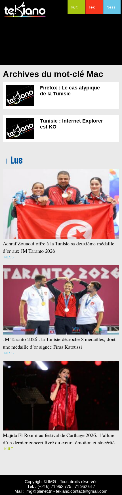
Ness (110, 7)
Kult (74, 7)
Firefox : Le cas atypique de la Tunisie (70, 91)
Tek (92, 7)
